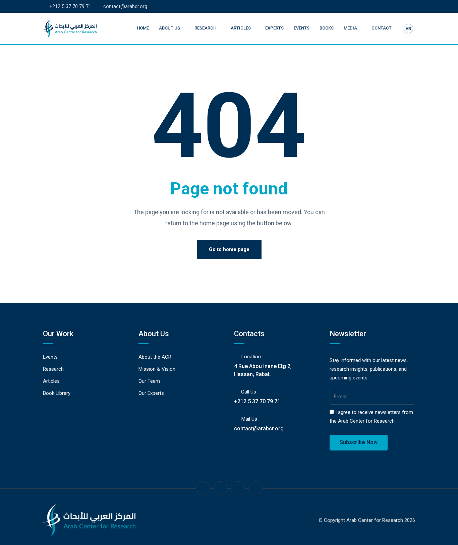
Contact (381, 28)
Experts (274, 28)
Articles (241, 28)
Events (301, 28)
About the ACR (154, 357)
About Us (169, 28)
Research (205, 28)
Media (350, 28)
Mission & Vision (156, 369)
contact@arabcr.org (125, 6)
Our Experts (151, 393)
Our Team (149, 381)
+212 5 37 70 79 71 (70, 6)
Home (143, 28)
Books (327, 28)
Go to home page (229, 249)
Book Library (56, 393)
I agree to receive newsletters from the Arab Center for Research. (371, 416)
